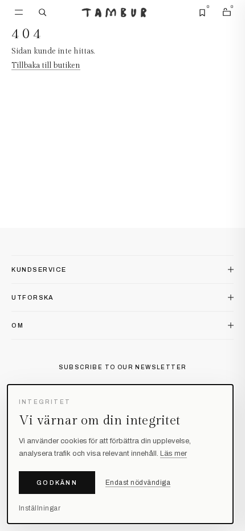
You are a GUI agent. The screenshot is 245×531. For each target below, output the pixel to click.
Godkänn (56, 482)
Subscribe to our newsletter (123, 367)
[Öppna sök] (43, 12)
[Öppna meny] (19, 12)
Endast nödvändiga (137, 483)
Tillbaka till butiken (45, 65)
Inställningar (39, 508)
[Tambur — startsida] (114, 12)
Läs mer (173, 454)
